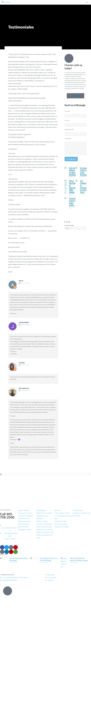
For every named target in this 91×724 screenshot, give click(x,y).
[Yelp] (11, 552)
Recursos (58, 510)
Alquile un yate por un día (45, 532)
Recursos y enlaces (61, 524)
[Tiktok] (11, 547)
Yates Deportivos (24, 518)
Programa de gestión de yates (44, 536)
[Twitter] (6, 547)
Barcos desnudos (24, 524)
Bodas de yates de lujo (44, 527)
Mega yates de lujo (24, 521)
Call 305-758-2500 (7, 515)
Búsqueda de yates (24, 529)
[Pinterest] (15, 547)
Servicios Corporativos (44, 524)
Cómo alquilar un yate (62, 513)
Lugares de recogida (61, 527)
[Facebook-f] (2, 547)
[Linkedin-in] (6, 552)
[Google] (2, 552)
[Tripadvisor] (15, 552)
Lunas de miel (48, 529)
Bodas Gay (39, 529)
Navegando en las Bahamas (42, 517)
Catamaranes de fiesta (25, 516)
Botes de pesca (23, 527)
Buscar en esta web (69, 225)
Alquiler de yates (24, 510)
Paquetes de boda (61, 521)
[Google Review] (24, 283)
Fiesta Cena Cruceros (25, 513)
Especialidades (41, 510)
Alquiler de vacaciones (43, 513)
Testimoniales (77, 510)
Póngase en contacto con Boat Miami (81, 514)
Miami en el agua (42, 521)
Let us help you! (5, 510)
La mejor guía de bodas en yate (64, 517)
